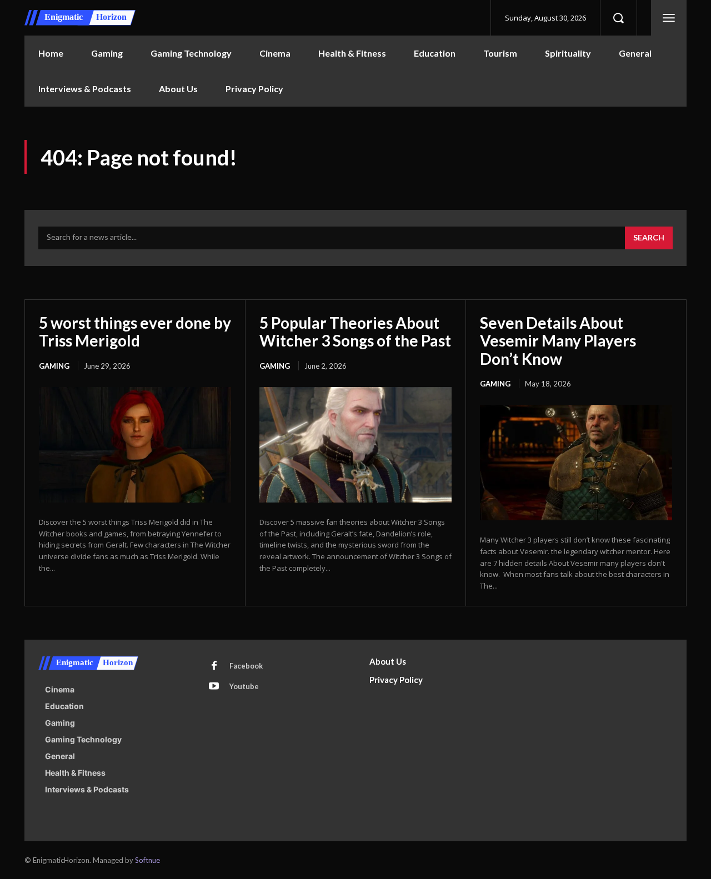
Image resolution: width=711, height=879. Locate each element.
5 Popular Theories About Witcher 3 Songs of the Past (355, 331)
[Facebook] (214, 666)
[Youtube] (214, 687)
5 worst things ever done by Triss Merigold (135, 331)
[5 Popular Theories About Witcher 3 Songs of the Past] (355, 445)
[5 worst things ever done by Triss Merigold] (135, 445)
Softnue (147, 860)
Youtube (244, 686)
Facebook (246, 665)
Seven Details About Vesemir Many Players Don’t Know (558, 340)
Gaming (54, 365)
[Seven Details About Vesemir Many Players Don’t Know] (576, 462)
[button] (618, 18)
